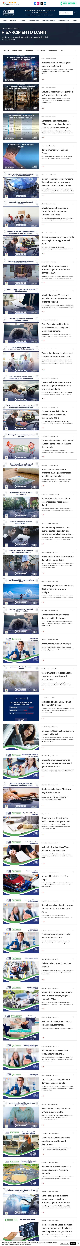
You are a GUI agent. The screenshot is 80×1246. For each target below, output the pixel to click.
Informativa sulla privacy (25, 1244)
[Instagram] (38, 3)
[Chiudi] (78, 1243)
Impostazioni (64, 1243)
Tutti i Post (6, 50)
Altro (61, 50)
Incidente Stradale (17, 50)
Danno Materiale (52, 50)
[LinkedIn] (45, 3)
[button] (75, 51)
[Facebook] (35, 3)
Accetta (73, 1243)
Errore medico (29, 50)
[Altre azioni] (74, 59)
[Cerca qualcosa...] (74, 13)
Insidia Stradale (41, 50)
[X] (41, 3)
